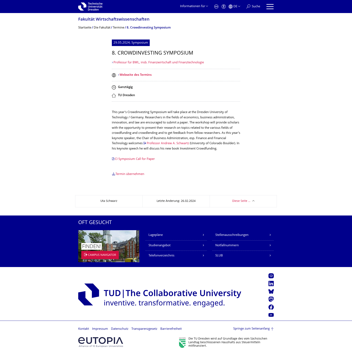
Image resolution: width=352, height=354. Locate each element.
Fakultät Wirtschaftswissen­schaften (114, 20)
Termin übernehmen (130, 174)
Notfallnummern (227, 245)
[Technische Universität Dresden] (90, 6)
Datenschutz (119, 329)
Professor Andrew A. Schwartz (168, 143)
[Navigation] (270, 6)
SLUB (219, 255)
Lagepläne (155, 235)
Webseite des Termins (136, 75)
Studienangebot (159, 245)
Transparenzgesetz (144, 329)
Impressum (100, 329)
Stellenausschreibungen (232, 235)
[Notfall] (216, 7)
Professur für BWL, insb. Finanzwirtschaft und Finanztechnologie (158, 62)
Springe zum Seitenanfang (251, 328)
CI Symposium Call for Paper (135, 159)
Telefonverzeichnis (161, 255)
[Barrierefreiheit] (223, 7)
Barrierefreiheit (171, 329)
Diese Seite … (241, 201)
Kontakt (83, 329)
